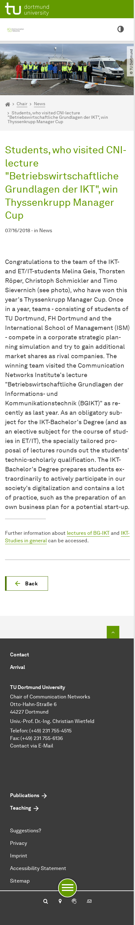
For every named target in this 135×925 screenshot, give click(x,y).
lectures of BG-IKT (88, 533)
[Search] (45, 902)
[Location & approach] (60, 902)
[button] (26, 583)
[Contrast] (120, 29)
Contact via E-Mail (31, 746)
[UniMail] (89, 902)
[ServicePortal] (74, 902)
